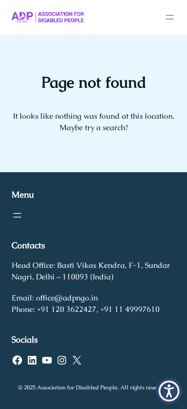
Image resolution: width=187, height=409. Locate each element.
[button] (169, 391)
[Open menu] (169, 17)
